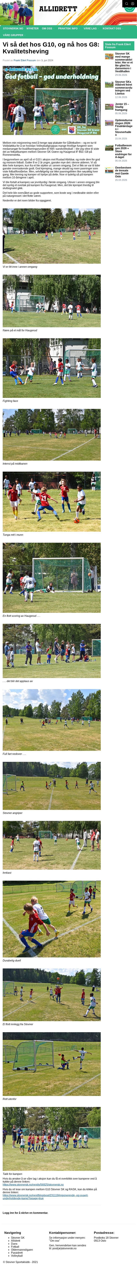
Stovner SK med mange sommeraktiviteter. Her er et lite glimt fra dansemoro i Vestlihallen (124, 62)
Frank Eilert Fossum (25, 60)
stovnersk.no (13, 28)
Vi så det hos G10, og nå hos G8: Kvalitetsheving (51, 48)
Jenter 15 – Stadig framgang (122, 107)
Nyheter (33, 28)
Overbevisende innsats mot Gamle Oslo (123, 172)
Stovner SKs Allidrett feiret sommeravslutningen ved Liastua (123, 87)
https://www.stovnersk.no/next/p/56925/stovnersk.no (33, 1184)
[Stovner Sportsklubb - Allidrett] (68, 13)
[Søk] (127, 4)
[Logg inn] (133, 4)
